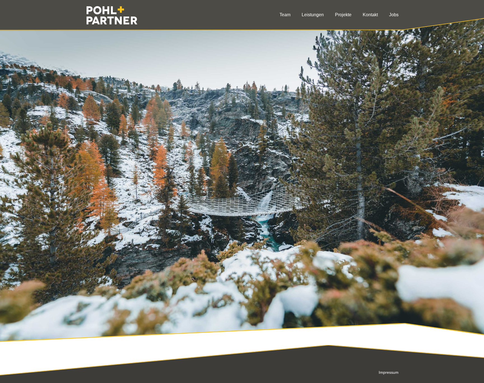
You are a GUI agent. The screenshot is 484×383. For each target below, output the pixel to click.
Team (285, 14)
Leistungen (313, 14)
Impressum (389, 372)
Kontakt (370, 14)
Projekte (343, 14)
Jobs (394, 14)
